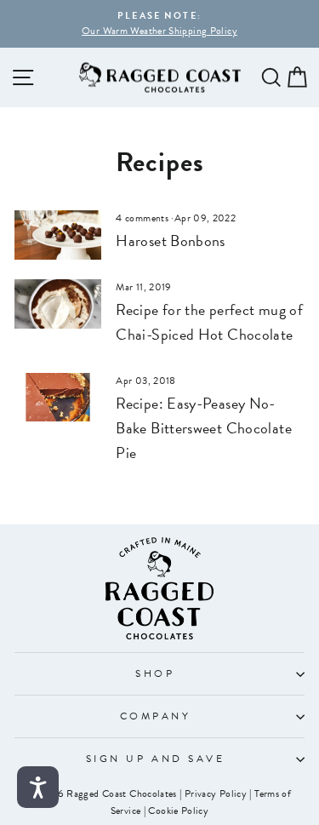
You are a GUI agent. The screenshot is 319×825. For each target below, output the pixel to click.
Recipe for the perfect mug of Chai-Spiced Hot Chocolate (209, 322)
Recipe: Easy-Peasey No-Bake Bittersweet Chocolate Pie (204, 428)
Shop (154, 673)
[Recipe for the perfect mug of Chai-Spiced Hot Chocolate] (57, 304)
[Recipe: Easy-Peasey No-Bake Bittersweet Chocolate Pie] (57, 397)
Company (155, 716)
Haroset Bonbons (170, 240)
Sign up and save (155, 758)
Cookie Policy (178, 810)
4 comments (143, 218)
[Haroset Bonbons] (57, 235)
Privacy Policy (216, 793)
